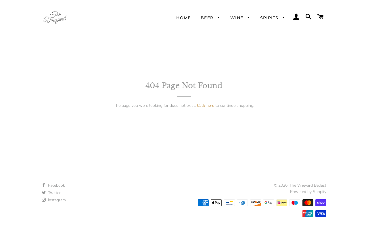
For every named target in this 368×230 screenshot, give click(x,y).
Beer (208, 17)
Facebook (56, 185)
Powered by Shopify (308, 191)
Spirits (270, 17)
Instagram (56, 200)
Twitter (54, 193)
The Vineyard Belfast (308, 185)
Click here (205, 105)
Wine (237, 17)
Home (183, 17)
